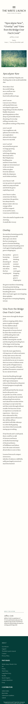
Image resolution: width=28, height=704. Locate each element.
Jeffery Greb (8, 616)
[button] (14, 7)
